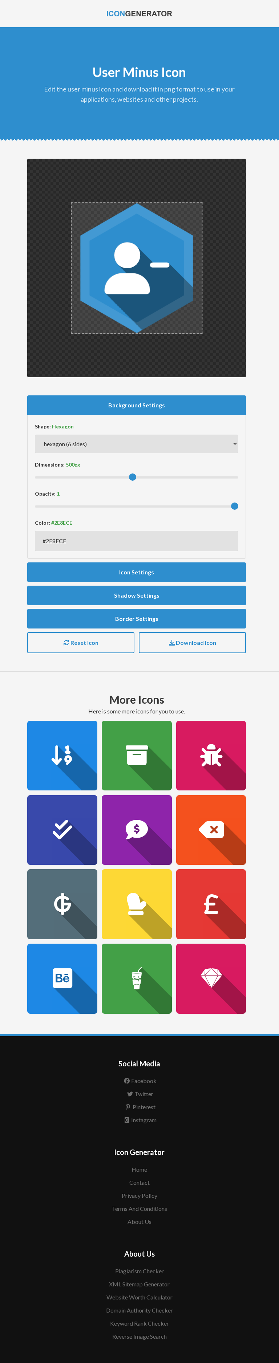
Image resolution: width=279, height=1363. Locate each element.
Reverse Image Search (139, 1336)
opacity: (45, 494)
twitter (143, 1093)
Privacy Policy (139, 1195)
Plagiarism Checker (139, 1271)
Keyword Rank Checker (139, 1323)
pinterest (144, 1106)
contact (139, 1182)
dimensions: (50, 464)
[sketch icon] (211, 979)
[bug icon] (211, 756)
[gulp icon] (137, 979)
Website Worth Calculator (139, 1297)
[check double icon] (62, 830)
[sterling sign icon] (211, 904)
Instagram (144, 1119)
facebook (144, 1080)
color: (42, 523)
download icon (195, 642)
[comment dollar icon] (137, 830)
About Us (139, 1221)
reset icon (83, 642)
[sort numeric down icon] (62, 756)
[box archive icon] (137, 756)
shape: (43, 426)
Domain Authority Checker (139, 1310)
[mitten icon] (137, 904)
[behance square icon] (62, 979)
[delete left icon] (211, 830)
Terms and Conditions (139, 1208)
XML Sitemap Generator (139, 1284)
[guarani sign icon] (62, 904)
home (139, 1169)
